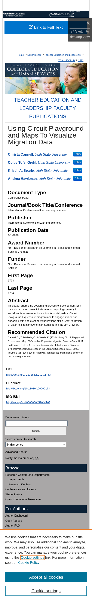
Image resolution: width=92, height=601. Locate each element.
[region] (46, 565)
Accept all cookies (46, 577)
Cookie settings (32, 557)
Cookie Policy (28, 562)
